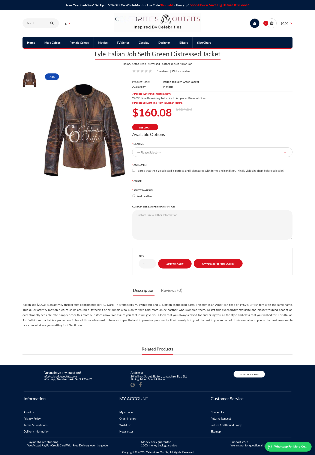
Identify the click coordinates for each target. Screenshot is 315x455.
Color (138, 181)
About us (29, 412)
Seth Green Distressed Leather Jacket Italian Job (162, 64)
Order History (127, 418)
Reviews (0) (171, 290)
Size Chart (145, 127)
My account (126, 412)
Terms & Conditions (36, 425)
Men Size (139, 143)
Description (143, 290)
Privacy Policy (32, 418)
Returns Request (221, 418)
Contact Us (217, 412)
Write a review (181, 71)
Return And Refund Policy (226, 425)
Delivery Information (36, 431)
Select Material (144, 190)
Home (126, 64)
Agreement (141, 164)
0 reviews (163, 71)
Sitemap (216, 431)
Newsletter (126, 431)
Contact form (249, 374)
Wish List (125, 425)
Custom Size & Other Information (153, 206)
